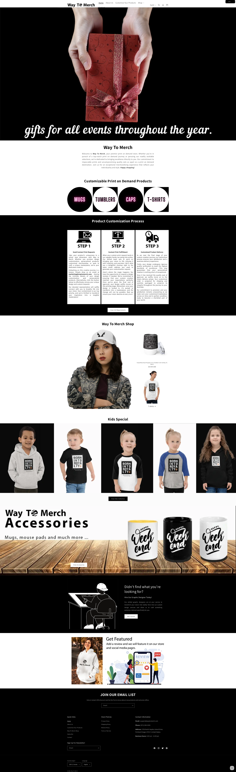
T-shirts (151, 406)
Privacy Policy (105, 721)
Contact (69, 737)
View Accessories (78, 565)
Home (69, 721)
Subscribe (70, 734)
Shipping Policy (105, 724)
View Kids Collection (118, 499)
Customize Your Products (74, 727)
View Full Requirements (118, 310)
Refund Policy (105, 727)
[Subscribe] (132, 705)
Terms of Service (106, 731)
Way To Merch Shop (73, 731)
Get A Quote (131, 616)
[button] (141, 2)
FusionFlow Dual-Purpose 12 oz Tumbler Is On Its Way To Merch (152, 363)
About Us (70, 724)
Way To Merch (74, 771)
